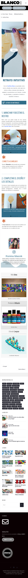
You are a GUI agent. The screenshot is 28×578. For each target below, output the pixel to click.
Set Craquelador (14, 406)
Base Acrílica (9, 385)
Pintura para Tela (5, 404)
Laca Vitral (4, 398)
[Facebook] (11, 567)
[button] (12, 75)
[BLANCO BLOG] (11, 3)
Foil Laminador (14, 392)
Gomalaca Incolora (6, 396)
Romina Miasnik (14, 256)
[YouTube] (17, 567)
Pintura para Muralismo (6, 402)
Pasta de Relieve (22, 398)
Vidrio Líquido (15, 408)
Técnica (10, 14)
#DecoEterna (7, 8)
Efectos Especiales (20, 389)
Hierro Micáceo (21, 396)
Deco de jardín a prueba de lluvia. (7, 466)
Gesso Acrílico (20, 392)
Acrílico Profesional (16, 383)
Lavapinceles (9, 398)
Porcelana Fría (19, 404)
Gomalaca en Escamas (14, 394)
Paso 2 (14, 50)
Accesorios (4, 383)
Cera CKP (11, 387)
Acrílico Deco (6, 17)
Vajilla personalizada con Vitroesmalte (7, 485)
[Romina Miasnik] (14, 252)
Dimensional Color (6, 389)
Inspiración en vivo (19, 456)
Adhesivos (22, 383)
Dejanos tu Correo (8, 539)
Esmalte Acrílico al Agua (6, 392)
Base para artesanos (6, 387)
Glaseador (8, 164)
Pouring (4, 406)
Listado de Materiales (12, 102)
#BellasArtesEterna (19, 8)
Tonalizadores (5, 408)
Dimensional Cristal (13, 389)
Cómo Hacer (5, 14)
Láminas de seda (15, 398)
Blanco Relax (4, 475)
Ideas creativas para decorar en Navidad (19, 476)
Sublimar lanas (5, 494)
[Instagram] (13, 567)
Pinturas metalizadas (19, 494)
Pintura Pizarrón (12, 404)
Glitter (9, 394)
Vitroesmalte (21, 408)
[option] (14, 49)
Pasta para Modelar (6, 400)
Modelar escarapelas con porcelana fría (6, 456)
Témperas (10, 408)
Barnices (4, 385)
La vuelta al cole (18, 466)
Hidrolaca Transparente (13, 396)
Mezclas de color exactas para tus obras (20, 485)
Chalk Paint (16, 387)
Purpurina (8, 406)
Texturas (20, 406)
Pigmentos (11, 400)
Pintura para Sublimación (16, 402)
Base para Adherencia (16, 385)
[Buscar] (22, 505)
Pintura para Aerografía (18, 400)
